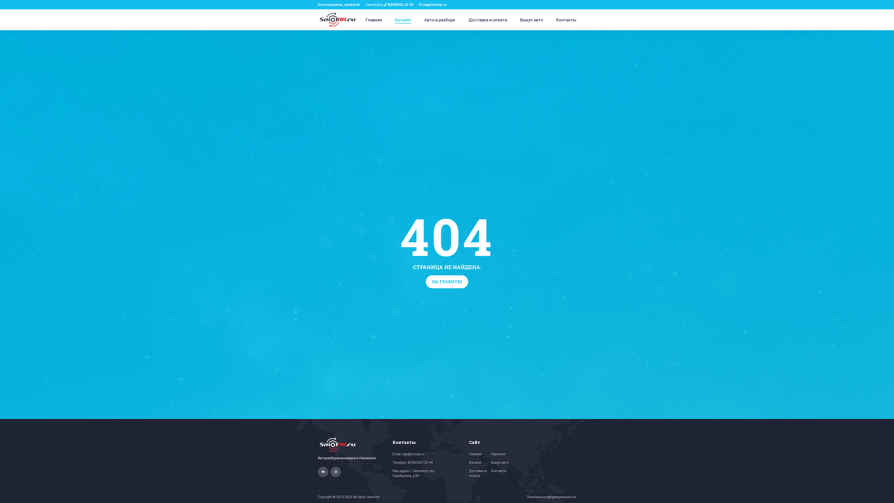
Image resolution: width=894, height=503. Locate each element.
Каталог (403, 19)
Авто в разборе (439, 19)
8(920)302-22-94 (400, 5)
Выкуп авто (531, 19)
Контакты (566, 19)
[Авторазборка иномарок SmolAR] (337, 19)
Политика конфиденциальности (551, 497)
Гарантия (498, 454)
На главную (447, 281)
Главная (374, 19)
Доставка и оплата (487, 19)
